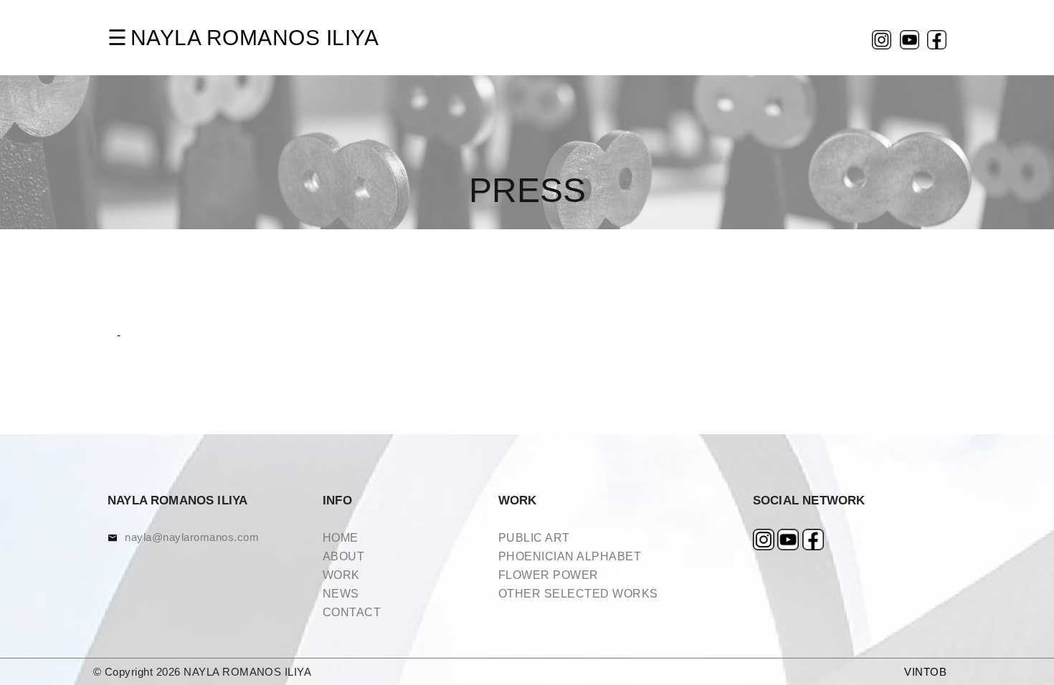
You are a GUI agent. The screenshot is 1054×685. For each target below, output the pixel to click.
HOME (341, 538)
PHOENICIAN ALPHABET (569, 556)
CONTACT (352, 612)
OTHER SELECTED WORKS (578, 594)
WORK (341, 575)
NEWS (341, 594)
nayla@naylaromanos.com (192, 537)
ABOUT (343, 556)
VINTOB (925, 672)
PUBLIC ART (534, 538)
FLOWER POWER (548, 575)
